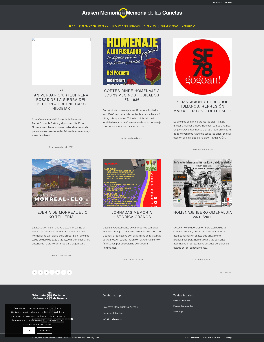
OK (29, 330)
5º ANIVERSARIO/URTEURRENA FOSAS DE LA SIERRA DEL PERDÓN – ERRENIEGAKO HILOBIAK (61, 99)
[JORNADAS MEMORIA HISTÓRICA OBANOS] (132, 183)
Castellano (217, 2)
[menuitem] (218, 2)
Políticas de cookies (182, 300)
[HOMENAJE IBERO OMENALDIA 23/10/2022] (202, 183)
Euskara (228, 2)
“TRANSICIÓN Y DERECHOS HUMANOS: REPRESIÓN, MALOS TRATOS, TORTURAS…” (203, 106)
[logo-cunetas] (132, 13)
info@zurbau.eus (112, 319)
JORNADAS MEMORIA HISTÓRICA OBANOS (132, 214)
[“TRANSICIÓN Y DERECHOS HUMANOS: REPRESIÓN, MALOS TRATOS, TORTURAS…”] (202, 67)
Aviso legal (178, 311)
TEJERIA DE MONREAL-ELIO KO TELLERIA (61, 214)
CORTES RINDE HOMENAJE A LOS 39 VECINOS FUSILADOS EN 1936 (132, 95)
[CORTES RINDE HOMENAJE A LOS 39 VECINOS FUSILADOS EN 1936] (132, 61)
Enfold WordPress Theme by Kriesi (85, 338)
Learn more (44, 330)
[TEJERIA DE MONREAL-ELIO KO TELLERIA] (61, 183)
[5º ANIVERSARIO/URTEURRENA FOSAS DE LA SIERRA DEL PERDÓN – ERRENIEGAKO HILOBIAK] (61, 61)
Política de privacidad (183, 306)
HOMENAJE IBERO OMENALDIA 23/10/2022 (202, 214)
